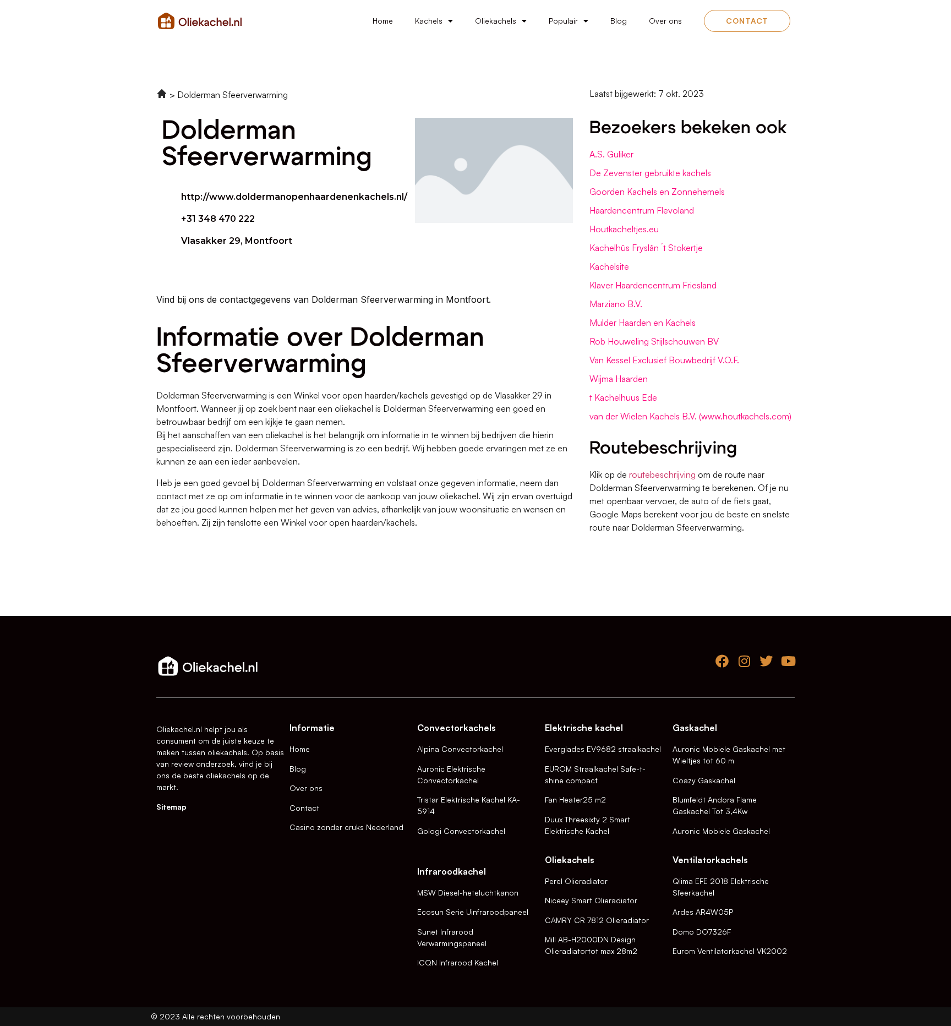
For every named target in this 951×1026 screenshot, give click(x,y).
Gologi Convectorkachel (461, 831)
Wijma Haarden (618, 378)
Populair (563, 20)
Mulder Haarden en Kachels (642, 322)
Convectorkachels (456, 727)
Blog (618, 20)
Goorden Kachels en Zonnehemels (657, 191)
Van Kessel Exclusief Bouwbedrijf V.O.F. (664, 359)
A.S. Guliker (611, 154)
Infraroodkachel (451, 871)
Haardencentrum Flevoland (641, 210)
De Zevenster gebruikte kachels (650, 172)
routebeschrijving (662, 474)
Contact (304, 807)
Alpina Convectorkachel (460, 749)
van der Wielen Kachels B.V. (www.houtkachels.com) (690, 416)
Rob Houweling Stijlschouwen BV (654, 341)
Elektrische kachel (584, 727)
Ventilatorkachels (710, 859)
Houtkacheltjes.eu (624, 228)
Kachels (428, 20)
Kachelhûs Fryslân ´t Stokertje (646, 247)
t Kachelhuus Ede (623, 397)
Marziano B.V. (615, 303)
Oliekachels (495, 20)
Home (383, 20)
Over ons (665, 20)
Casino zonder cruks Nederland (346, 827)
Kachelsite (609, 266)
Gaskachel (695, 727)
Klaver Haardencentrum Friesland (653, 285)
